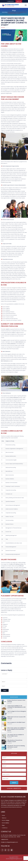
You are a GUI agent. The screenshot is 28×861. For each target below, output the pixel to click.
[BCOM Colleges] (10, 5)
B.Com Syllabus (5, 823)
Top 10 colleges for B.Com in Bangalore (16, 711)
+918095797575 (4, 839)
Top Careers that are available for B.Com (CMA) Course (15, 735)
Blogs (6, 12)
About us (4, 818)
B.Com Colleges (5, 820)
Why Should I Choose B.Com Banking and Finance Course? (16, 746)
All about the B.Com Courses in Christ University (16, 701)
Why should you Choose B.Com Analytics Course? (14, 741)
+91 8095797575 (10, 1)
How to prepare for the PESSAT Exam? (16, 722)
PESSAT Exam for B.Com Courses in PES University (16, 717)
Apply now (19, 1)
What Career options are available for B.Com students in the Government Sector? (16, 729)
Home (3, 12)
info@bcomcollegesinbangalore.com (9, 842)
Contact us (4, 827)
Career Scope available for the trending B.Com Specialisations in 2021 (16, 706)
